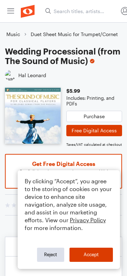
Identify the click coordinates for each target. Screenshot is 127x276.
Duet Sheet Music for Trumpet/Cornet (74, 34)
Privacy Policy (88, 220)
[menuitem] (10, 11)
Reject (50, 254)
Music (13, 34)
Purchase (94, 116)
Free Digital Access (94, 130)
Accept (91, 254)
